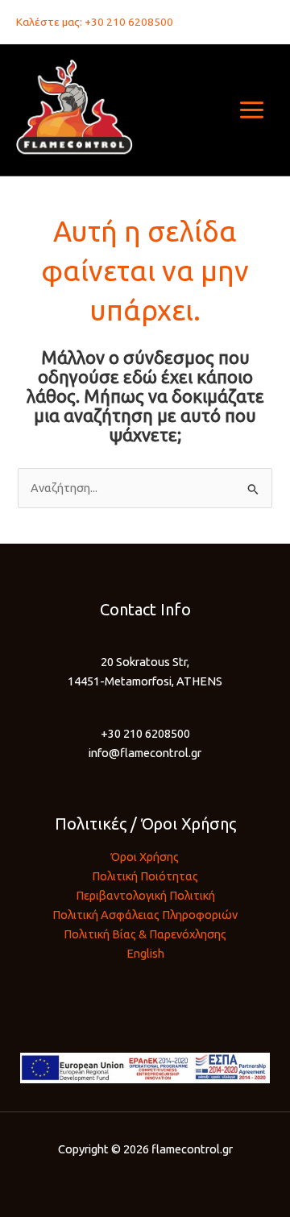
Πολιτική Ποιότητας (145, 876)
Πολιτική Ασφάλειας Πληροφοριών (145, 914)
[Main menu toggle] (252, 110)
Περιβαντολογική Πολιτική (145, 895)
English (145, 953)
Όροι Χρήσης (145, 856)
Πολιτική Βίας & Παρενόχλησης (145, 934)
